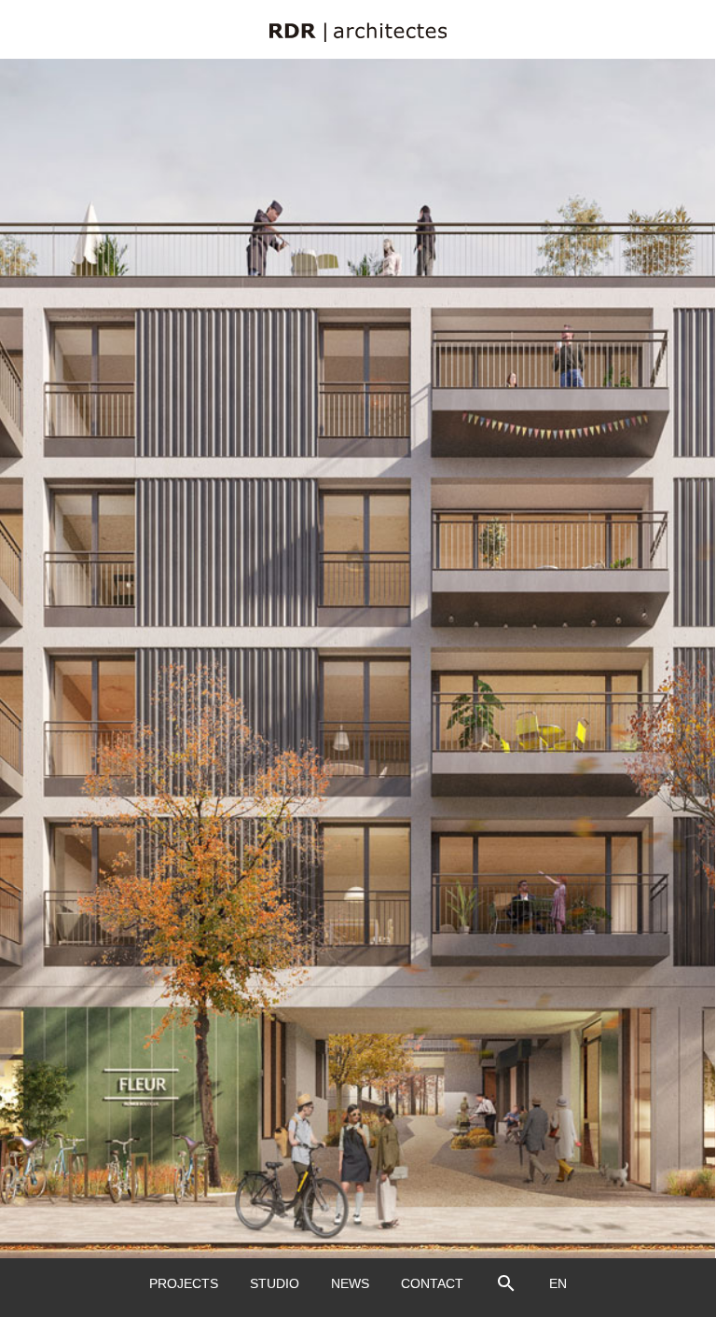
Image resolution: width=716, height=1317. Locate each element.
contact (432, 1283)
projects (183, 1283)
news (350, 1283)
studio (274, 1283)
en (558, 1283)
